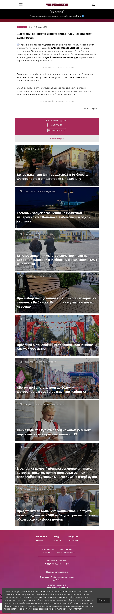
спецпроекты (66, 552)
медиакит (60, 68)
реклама (48, 552)
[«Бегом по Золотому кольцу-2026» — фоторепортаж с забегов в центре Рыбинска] (57, 397)
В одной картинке (47, 191)
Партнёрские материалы (51, 404)
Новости (41, 536)
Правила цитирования (57, 572)
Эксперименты (44, 447)
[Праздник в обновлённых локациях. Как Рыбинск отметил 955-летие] (57, 354)
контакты (70, 68)
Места (40, 540)
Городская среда (46, 276)
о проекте (48, 549)
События (41, 319)
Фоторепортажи (44, 149)
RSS (67, 564)
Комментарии (57, 138)
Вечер (62, 564)
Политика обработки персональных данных (57, 578)
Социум (73, 536)
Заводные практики (47, 489)
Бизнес (56, 540)
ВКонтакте (63, 561)
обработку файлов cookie (78, 606)
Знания (73, 540)
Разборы (42, 234)
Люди (57, 536)
